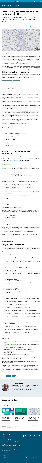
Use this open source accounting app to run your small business (33, 418)
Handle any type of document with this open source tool (6, 418)
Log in (36, 1)
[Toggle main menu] (2, 1)
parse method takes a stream (16, 160)
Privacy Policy (29, 457)
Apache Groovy (5, 63)
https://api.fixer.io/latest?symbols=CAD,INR (11, 80)
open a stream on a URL (29, 163)
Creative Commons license (14, 442)
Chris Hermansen (6, 25)
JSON (18, 158)
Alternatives (8, 375)
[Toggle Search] (40, 1)
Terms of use (35, 457)
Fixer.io (12, 74)
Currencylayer (25, 111)
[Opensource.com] (10, 6)
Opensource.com (5, 441)
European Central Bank (6, 76)
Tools (14, 375)
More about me (15, 392)
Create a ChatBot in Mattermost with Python (20, 418)
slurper (21, 158)
